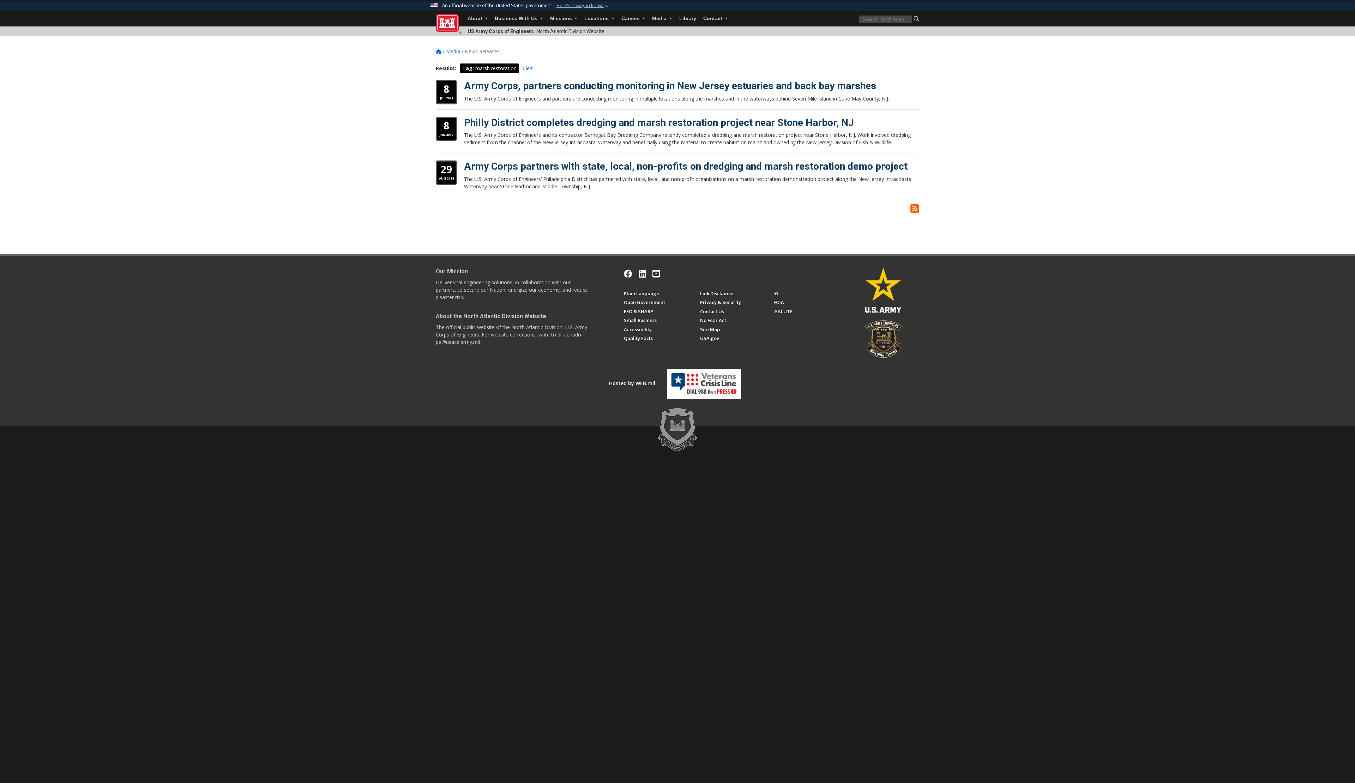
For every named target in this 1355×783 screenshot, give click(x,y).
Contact (713, 18)
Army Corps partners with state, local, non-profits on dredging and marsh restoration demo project (686, 166)
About (476, 18)
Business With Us (517, 18)
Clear (528, 68)
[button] (583, 5)
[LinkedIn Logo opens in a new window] (642, 273)
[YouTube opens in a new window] (656, 273)
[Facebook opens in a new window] (628, 273)
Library (687, 18)
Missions (561, 18)
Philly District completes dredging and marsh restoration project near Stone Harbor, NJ (659, 122)
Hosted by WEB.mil (632, 383)
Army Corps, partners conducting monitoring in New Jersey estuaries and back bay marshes (670, 86)
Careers (631, 18)
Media (660, 18)
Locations (597, 18)
